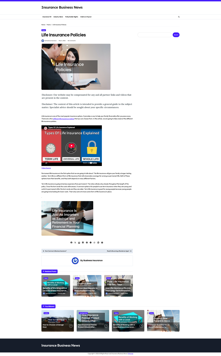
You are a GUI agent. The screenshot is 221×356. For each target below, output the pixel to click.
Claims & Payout (85, 17)
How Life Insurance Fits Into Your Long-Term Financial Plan (118, 290)
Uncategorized (83, 313)
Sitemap (130, 353)
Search (176, 35)
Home (43, 30)
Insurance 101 (47, 17)
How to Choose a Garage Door (53, 326)
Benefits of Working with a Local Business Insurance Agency (55, 290)
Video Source (46, 168)
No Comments (72, 40)
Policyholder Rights (71, 17)
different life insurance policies (63, 119)
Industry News (58, 17)
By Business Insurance (51, 40)
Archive (46, 313)
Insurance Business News (62, 7)
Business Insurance (92, 260)
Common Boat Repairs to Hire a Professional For (86, 289)
